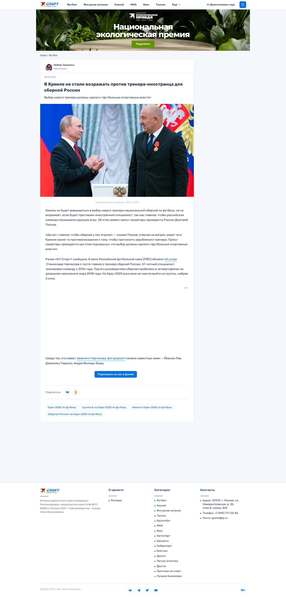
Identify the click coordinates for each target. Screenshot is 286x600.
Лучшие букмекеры (169, 576)
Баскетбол (163, 520)
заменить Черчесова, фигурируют (101, 358)
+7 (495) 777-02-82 (226, 513)
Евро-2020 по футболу (62, 407)
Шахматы (163, 540)
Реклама (116, 500)
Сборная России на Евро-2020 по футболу (75, 414)
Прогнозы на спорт (169, 571)
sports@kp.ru (220, 518)
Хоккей (119, 4)
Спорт (43, 55)
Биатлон (162, 550)
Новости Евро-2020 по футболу (152, 407)
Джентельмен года (222, 4)
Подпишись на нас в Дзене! (116, 374)
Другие (161, 566)
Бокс (146, 4)
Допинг (161, 556)
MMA (133, 4)
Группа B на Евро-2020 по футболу (104, 407)
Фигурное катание (96, 4)
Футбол (72, 4)
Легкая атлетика (167, 560)
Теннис (161, 4)
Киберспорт (164, 545)
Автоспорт (163, 535)
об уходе (171, 259)
